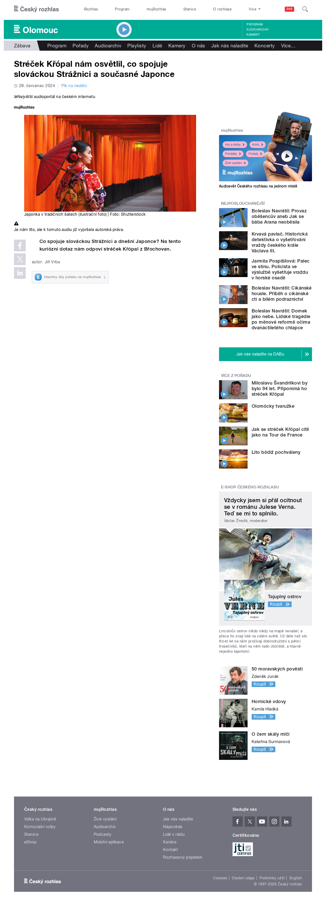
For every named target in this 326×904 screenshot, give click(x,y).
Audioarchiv (257, 29)
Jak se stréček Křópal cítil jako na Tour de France (280, 432)
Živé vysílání (233, 163)
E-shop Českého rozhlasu (250, 487)
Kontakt (170, 849)
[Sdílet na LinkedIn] (20, 273)
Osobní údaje (243, 878)
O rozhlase (222, 9)
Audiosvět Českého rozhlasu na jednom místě (258, 186)
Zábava (22, 45)
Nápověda (172, 826)
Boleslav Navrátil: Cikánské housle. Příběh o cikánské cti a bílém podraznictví (282, 293)
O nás (198, 45)
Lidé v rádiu (174, 834)
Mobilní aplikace (109, 842)
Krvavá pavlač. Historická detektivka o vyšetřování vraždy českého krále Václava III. (280, 242)
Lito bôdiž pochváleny (276, 452)
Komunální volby (40, 826)
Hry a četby (233, 144)
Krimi (255, 144)
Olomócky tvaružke (273, 406)
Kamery (253, 34)
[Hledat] (305, 9)
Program (122, 9)
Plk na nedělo (74, 85)
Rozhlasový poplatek (182, 857)
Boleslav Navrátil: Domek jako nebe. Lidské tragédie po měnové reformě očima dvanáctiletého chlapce (281, 319)
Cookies (220, 878)
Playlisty (136, 45)
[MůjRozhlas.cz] (24, 107)
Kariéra (169, 842)
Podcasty (103, 834)
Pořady (81, 45)
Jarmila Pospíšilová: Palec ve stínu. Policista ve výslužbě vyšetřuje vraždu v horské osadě (280, 269)
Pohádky (231, 154)
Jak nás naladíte (229, 45)
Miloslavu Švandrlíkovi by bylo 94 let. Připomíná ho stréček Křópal (279, 388)
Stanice (189, 9)
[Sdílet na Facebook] (20, 245)
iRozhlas (91, 9)
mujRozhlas (156, 9)
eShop (30, 842)
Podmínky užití (272, 878)
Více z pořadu (236, 375)
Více (288, 45)
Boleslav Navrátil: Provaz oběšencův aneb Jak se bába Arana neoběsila (279, 216)
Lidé (157, 45)
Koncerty (264, 45)
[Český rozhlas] (36, 9)
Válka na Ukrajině (40, 819)
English (296, 878)
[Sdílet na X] (20, 259)
